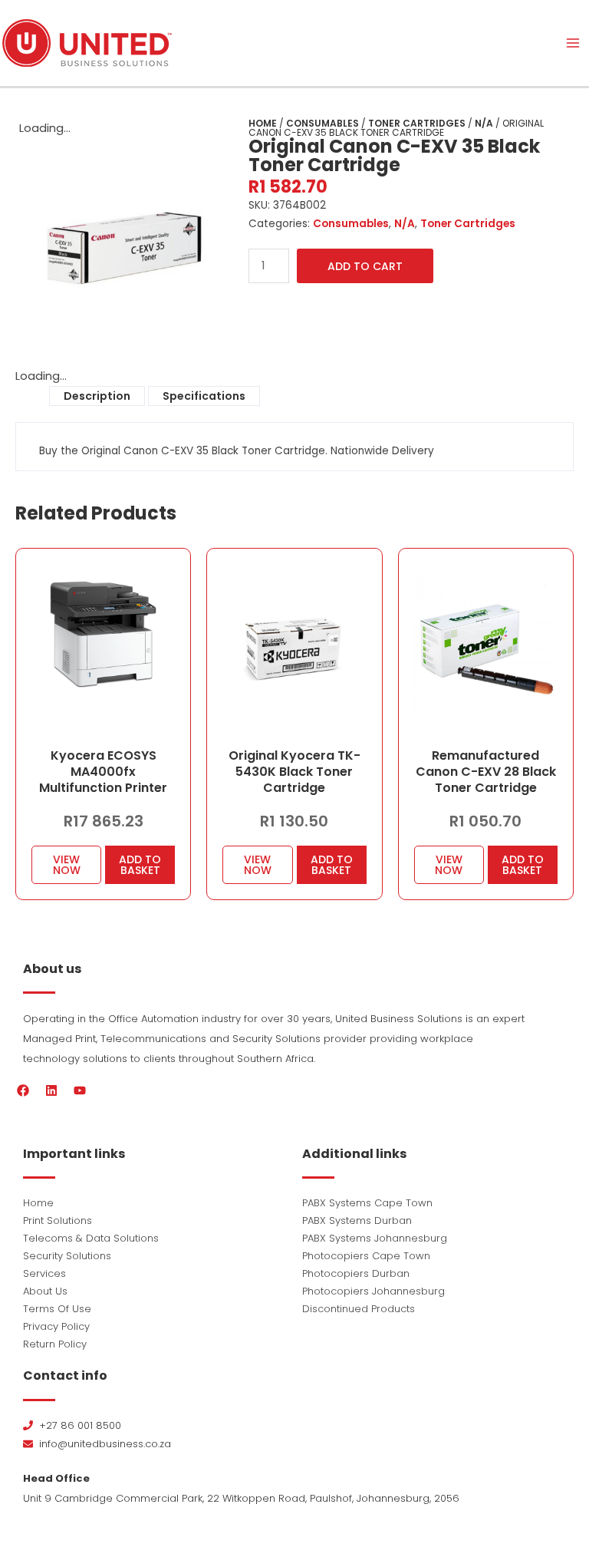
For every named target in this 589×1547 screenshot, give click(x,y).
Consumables (322, 123)
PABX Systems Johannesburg (374, 1238)
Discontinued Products (358, 1308)
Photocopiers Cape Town (366, 1255)
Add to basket (140, 865)
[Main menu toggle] (573, 43)
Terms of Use (57, 1308)
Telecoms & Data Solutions (91, 1238)
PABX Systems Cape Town (367, 1203)
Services (44, 1273)
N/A (484, 123)
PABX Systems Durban (357, 1220)
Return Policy (55, 1344)
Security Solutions (67, 1255)
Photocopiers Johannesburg (373, 1291)
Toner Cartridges (417, 123)
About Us (45, 1291)
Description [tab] (97, 396)
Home (262, 123)
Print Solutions (57, 1220)
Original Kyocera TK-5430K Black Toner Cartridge (294, 772)
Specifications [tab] (204, 396)
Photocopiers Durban (356, 1273)
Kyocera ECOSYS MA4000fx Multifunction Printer (103, 772)
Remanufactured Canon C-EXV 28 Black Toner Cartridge (486, 772)
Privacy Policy (56, 1326)
